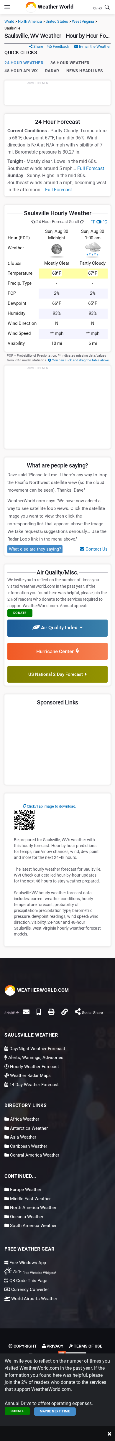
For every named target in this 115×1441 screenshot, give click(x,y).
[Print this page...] (51, 1011)
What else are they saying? (35, 549)
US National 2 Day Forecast (56, 674)
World (9, 21)
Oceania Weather (26, 1216)
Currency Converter (29, 1289)
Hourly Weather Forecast (34, 1066)
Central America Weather (34, 1155)
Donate (17, 1411)
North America (30, 21)
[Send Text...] (38, 1011)
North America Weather (32, 1207)
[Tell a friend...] (26, 1011)
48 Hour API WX (21, 70)
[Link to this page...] (64, 1011)
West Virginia (83, 21)
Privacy (54, 1346)
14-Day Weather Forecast (33, 1084)
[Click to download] (24, 819)
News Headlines (84, 70)
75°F (34, 1271)
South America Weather (33, 1225)
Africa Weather (24, 1119)
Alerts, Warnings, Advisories (35, 1057)
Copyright (25, 1346)
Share (37, 46)
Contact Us (96, 549)
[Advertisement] (57, 92)
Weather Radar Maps (30, 1075)
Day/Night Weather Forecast (36, 1048)
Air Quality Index (60, 627)
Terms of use (87, 1346)
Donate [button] (20, 613)
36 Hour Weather (69, 62)
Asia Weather (22, 1137)
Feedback (60, 46)
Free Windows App (27, 1262)
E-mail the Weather (94, 46)
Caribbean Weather (28, 1146)
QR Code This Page (27, 1280)
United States (57, 21)
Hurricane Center (56, 651)
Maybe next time (55, 1411)
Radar (52, 70)
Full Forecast (90, 168)
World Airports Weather (33, 1298)
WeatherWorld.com (42, 990)
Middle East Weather (30, 1198)
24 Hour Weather (23, 62)
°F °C (99, 222)
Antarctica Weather (28, 1128)
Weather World (55, 7)
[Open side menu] (7, 7)
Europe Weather (25, 1189)
